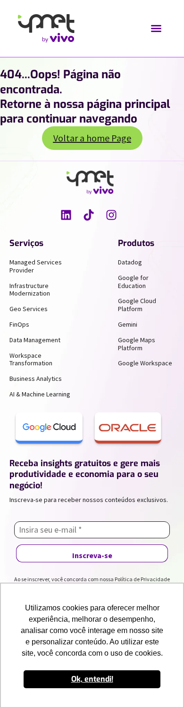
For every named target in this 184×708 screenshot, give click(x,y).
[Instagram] (111, 215)
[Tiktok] (88, 215)
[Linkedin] (66, 215)
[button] (156, 28)
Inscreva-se (92, 555)
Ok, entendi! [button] (92, 679)
